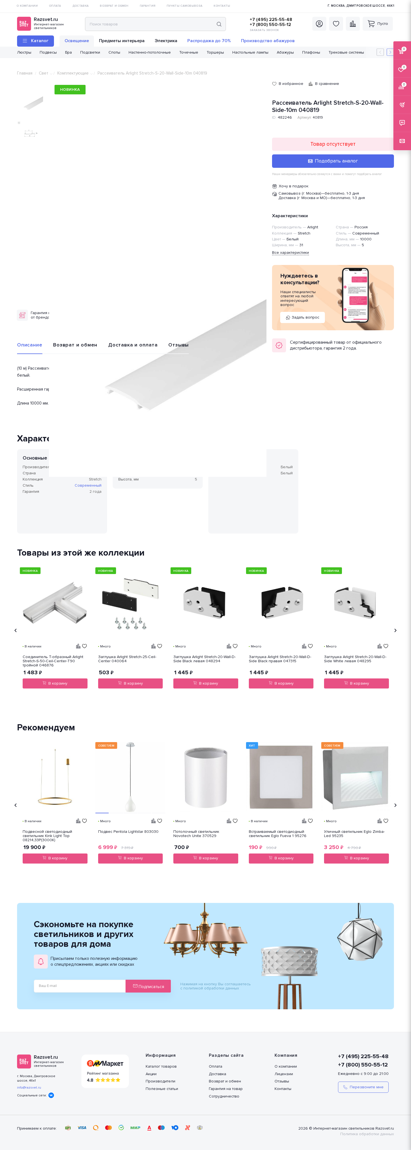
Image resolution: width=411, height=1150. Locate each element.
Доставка (217, 1074)
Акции (151, 1074)
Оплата (215, 1066)
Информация (161, 1055)
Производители (160, 1081)
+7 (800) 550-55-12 (270, 24)
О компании (286, 1066)
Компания (286, 1055)
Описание (29, 345)
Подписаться (151, 986)
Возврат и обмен (75, 345)
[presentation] (15, 630)
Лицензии (284, 1074)
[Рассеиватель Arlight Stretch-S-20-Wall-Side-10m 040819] (157, 368)
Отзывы (178, 345)
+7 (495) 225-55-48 (271, 19)
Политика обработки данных (367, 1134)
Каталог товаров (161, 1066)
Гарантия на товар (226, 1088)
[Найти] (219, 24)
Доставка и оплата (133, 345)
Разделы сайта (226, 1055)
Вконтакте (51, 1095)
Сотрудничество (224, 1096)
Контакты (283, 1088)
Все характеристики (290, 252)
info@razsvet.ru (29, 1088)
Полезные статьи (162, 1088)
